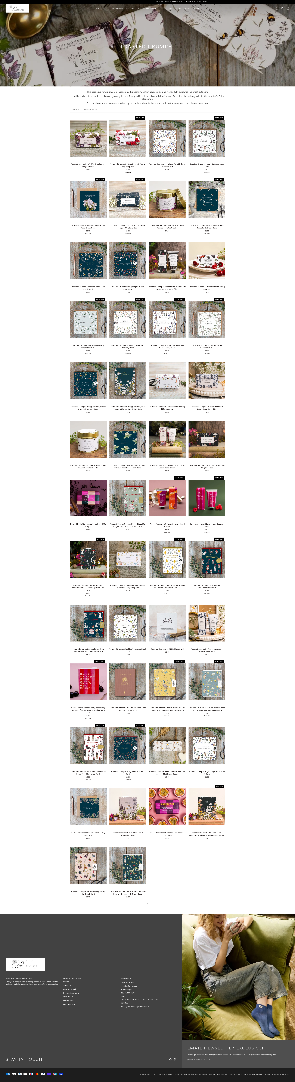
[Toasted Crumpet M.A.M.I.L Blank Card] (167, 623)
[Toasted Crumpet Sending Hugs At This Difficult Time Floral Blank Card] (127, 439)
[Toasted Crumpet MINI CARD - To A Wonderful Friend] (127, 807)
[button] (130, 8)
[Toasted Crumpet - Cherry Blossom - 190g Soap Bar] (207, 261)
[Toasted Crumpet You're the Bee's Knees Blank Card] (88, 261)
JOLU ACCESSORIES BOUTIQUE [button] (19, 978)
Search (66, 982)
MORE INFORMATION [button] (72, 978)
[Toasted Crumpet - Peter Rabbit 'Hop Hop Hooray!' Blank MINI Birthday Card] (127, 865)
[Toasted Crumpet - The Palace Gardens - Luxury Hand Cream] (167, 439)
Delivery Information (71, 993)
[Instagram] (175, 1059)
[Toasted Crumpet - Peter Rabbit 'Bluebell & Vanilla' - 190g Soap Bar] (127, 559)
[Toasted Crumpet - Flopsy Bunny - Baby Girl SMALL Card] (88, 865)
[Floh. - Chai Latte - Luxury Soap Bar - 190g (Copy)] (88, 498)
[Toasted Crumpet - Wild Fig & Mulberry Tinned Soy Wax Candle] (167, 199)
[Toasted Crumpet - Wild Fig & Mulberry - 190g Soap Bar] (88, 138)
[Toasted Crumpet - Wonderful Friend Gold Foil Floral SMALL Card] (127, 682)
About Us (67, 985)
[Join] (287, 1059)
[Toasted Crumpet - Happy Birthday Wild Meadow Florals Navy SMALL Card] (127, 381)
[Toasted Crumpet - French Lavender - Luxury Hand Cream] (207, 623)
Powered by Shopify (280, 1074)
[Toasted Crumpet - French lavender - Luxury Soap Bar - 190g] (207, 381)
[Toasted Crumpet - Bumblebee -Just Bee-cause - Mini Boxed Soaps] (167, 745)
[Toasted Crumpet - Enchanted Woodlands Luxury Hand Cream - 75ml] (167, 261)
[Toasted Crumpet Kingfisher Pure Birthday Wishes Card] (167, 138)
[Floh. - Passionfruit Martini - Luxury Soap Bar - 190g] (167, 807)
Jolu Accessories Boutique (155, 1074)
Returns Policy (69, 1004)
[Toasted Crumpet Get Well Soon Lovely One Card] (88, 807)
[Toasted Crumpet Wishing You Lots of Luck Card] (127, 623)
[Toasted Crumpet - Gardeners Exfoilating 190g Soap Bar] (167, 381)
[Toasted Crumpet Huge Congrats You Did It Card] (207, 745)
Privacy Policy (68, 1000)
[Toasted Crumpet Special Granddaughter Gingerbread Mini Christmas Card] (127, 498)
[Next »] (161, 903)
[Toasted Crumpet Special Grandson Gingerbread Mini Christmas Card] (88, 623)
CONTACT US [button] (127, 978)
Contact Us (68, 997)
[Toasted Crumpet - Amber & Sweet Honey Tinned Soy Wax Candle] (88, 439)
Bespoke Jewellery (71, 989)
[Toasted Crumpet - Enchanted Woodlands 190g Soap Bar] (207, 439)
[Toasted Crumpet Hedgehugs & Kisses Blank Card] (127, 261)
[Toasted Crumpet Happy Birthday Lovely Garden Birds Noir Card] (88, 381)
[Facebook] (170, 1059)
